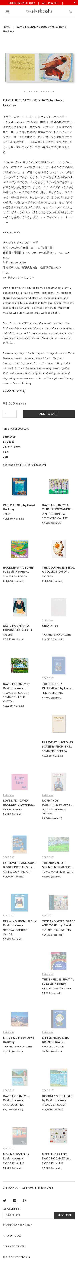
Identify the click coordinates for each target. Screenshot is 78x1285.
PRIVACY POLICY (12, 1236)
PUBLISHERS (45, 1189)
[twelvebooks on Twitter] (4, 1201)
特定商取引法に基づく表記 (17, 1225)
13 (53, 91)
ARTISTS (27, 1189)
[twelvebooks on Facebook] (14, 1201)
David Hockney (16, 391)
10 (46, 91)
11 (48, 91)
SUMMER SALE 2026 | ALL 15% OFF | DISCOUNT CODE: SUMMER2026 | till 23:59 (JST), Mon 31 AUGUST (36, 3)
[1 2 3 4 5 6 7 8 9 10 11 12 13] (39, 67)
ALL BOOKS (10, 1189)
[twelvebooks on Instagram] (24, 1201)
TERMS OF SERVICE (14, 1247)
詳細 (5, 273)
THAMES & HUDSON (33, 465)
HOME (6, 27)
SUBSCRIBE (65, 1215)
